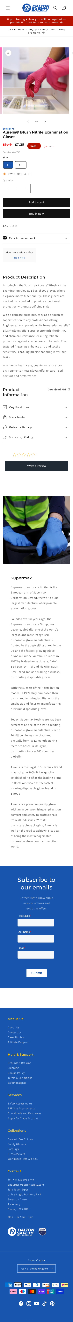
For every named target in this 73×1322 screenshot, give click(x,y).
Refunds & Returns (19, 1063)
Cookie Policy (16, 1073)
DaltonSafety (30, 1319)
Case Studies (16, 1037)
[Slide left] (28, 121)
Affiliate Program (18, 1042)
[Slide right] (45, 121)
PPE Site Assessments (21, 1108)
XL (20, 165)
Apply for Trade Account (23, 1118)
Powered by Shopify (48, 1319)
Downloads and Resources (24, 1113)
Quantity (8, 180)
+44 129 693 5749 (23, 1179)
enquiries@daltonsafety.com (26, 1184)
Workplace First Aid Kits (23, 1158)
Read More (19, 257)
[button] (8, 8)
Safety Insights (17, 1082)
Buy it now (36, 213)
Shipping (13, 1068)
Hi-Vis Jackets (16, 1154)
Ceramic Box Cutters (20, 1139)
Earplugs (13, 1149)
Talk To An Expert (18, 1189)
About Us (13, 1027)
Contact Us (15, 1032)
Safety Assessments (20, 1103)
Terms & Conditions (20, 1078)
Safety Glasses (17, 1144)
